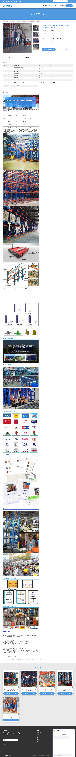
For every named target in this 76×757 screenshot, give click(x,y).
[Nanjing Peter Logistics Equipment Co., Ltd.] (9, 5)
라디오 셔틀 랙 (12, 21)
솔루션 (55, 5)
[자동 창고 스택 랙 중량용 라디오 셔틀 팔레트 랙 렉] (65, 679)
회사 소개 (45, 5)
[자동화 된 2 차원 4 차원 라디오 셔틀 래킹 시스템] (11, 705)
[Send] (73, 755)
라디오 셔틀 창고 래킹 (28, 659)
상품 (49, 5)
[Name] (66, 1)
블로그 (52, 5)
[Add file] (54, 755)
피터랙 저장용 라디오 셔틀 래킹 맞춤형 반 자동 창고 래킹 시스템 (11, 690)
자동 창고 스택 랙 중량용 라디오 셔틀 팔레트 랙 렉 (65, 690)
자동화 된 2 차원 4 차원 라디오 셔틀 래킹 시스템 (11, 716)
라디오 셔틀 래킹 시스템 (41, 659)
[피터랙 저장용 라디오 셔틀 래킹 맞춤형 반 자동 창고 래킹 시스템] (11, 679)
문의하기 (62, 5)
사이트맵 (10, 755)
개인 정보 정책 (5, 755)
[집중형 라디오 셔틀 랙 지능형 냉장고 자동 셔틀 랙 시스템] (29, 679)
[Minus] (73, 730)
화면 (58, 5)
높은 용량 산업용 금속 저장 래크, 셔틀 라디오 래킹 (47, 690)
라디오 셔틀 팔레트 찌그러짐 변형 (15, 659)
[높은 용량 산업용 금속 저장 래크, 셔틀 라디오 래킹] (47, 679)
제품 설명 (27, 57)
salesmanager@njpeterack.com (11, 739)
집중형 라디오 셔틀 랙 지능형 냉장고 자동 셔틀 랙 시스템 (29, 690)
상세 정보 (10, 57)
